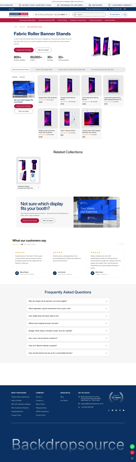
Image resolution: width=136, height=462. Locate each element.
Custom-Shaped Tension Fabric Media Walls (71, 69)
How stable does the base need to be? (68, 316)
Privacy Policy (41, 415)
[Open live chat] (132, 458)
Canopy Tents (16, 415)
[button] (43, 100)
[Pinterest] (116, 410)
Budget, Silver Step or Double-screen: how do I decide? (68, 330)
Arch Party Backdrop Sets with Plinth (102, 69)
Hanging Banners (17, 411)
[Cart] (125, 14)
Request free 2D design (24, 50)
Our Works (64, 400)
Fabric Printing (16, 400)
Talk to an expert (43, 50)
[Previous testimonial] (117, 244)
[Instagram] (120, 410)
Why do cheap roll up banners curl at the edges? (68, 301)
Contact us (39, 400)
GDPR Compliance (42, 411)
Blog (62, 397)
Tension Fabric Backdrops (20, 397)
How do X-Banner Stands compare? (68, 345)
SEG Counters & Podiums (20, 408)
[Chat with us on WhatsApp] (132, 446)
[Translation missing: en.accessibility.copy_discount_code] (67, 14)
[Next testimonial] (122, 244)
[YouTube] (123, 410)
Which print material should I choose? (68, 323)
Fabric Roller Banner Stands (20, 69)
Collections (22, 27)
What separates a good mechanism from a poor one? (68, 308)
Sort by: (14, 77)
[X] (109, 410)
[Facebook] (112, 410)
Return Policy (40, 404)
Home (15, 27)
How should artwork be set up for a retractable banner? (68, 353)
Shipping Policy (41, 408)
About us (39, 397)
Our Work (11, 9)
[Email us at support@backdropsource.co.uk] (132, 452)
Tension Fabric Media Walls (44, 69)
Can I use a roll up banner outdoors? (68, 338)
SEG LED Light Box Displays (21, 404)
